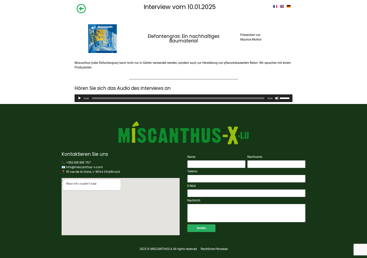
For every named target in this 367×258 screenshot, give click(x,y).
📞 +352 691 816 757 (76, 162)
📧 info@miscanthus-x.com (82, 167)
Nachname (254, 157)
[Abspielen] (79, 98)
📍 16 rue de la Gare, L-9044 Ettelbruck (91, 172)
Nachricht (193, 200)
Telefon (192, 171)
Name (191, 157)
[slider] (285, 97)
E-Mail (191, 186)
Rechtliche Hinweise (214, 249)
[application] (183, 98)
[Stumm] (277, 98)
